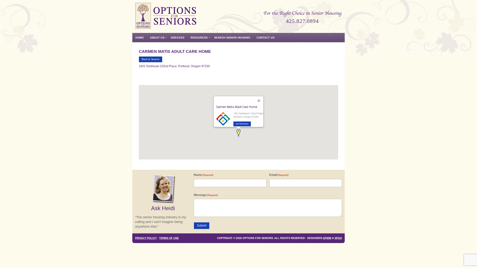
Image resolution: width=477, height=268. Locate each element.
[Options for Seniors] (166, 16)
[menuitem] (139, 37)
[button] (238, 133)
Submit (201, 225)
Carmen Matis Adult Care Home (175, 51)
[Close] (258, 100)
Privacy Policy (146, 238)
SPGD (338, 238)
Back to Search (150, 59)
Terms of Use (169, 238)
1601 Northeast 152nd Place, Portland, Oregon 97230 (174, 66)
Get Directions (242, 124)
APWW (327, 238)
